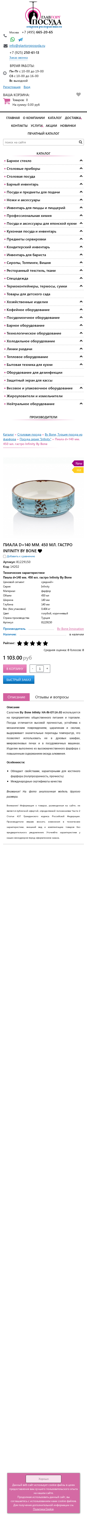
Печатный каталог (43, 133)
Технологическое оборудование (34, 333)
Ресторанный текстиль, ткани (31, 270)
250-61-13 (24, 52)
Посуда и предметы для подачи (33, 192)
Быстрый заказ (18, 680)
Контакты (19, 125)
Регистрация (12, 87)
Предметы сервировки (26, 239)
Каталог (55, 118)
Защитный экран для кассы (29, 380)
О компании (34, 118)
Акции (51, 125)
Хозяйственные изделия (27, 301)
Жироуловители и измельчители (35, 395)
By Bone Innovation (70, 628)
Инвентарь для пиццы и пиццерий (36, 207)
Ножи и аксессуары (23, 199)
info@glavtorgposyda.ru (27, 45)
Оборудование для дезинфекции (34, 372)
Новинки (68, 125)
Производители (43, 417)
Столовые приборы (23, 168)
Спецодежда (17, 278)
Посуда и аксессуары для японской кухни (42, 223)
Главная (13, 118)
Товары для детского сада (28, 293)
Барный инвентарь (22, 184)
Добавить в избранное (40, 551)
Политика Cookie (43, 1509)
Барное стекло (19, 160)
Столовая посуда (21, 176)
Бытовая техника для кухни (30, 364)
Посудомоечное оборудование (33, 317)
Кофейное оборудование (28, 309)
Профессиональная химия (29, 215)
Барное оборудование (26, 325)
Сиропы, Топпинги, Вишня (29, 262)
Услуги (37, 125)
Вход (27, 87)
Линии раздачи (19, 348)
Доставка (73, 118)
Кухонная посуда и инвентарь (31, 231)
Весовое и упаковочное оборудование (40, 388)
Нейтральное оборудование (31, 403)
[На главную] (43, 15)
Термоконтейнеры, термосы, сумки (37, 286)
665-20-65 (37, 32)
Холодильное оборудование (31, 341)
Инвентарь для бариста (26, 254)
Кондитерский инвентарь (28, 246)
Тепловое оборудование (27, 356)
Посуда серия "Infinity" (35, 439)
